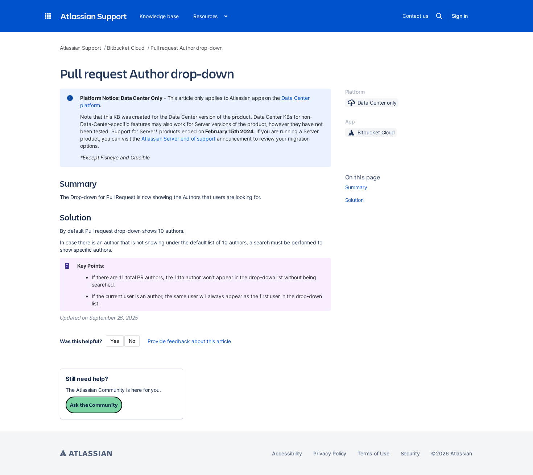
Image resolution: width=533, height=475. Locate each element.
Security (410, 453)
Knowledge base (159, 16)
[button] (48, 16)
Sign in (460, 16)
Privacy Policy (329, 453)
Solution (354, 200)
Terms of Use (373, 453)
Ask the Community (94, 404)
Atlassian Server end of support (178, 138)
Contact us (415, 16)
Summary (356, 187)
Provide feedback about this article (189, 341)
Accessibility (287, 453)
